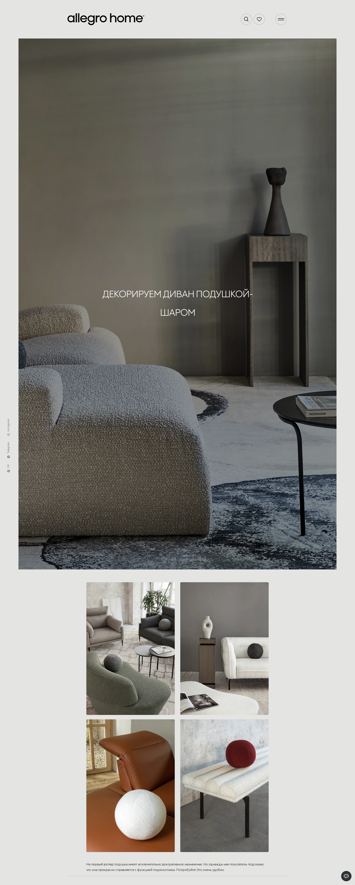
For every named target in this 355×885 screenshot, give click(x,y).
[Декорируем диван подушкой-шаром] (130, 648)
